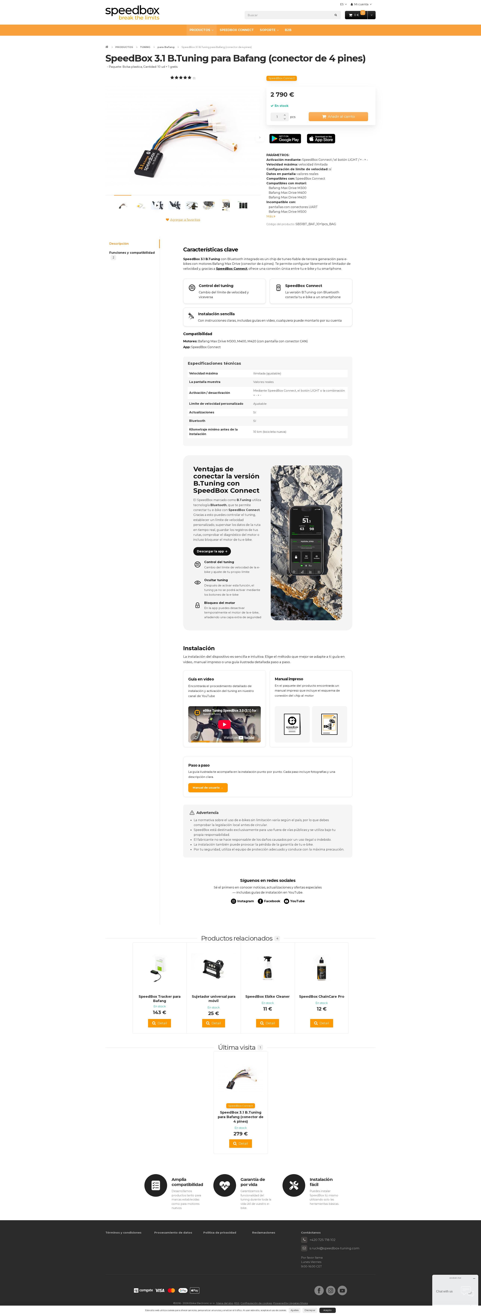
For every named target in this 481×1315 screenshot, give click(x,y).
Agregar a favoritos (185, 220)
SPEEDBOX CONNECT (237, 30)
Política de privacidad (219, 1232)
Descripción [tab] (119, 244)
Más (270, 216)
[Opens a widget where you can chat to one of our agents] (455, 1293)
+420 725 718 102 (322, 1240)
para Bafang (166, 47)
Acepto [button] (327, 1310)
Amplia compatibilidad (187, 1182)
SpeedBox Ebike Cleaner (267, 996)
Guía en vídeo (201, 679)
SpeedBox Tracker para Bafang (160, 998)
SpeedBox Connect (231, 268)
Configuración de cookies (256, 1303)
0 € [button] (361, 15)
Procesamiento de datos (173, 1232)
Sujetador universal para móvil (213, 998)
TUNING (145, 47)
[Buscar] (336, 15)
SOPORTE (267, 30)
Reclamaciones (263, 1232)
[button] (372, 15)
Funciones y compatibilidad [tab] (132, 255)
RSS (236, 1303)
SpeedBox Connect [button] (281, 78)
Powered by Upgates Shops (290, 1303)
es (344, 5)
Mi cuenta (361, 4)
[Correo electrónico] (304, 1248)
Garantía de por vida (252, 1182)
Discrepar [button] (310, 1310)
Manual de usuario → (208, 787)
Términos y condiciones (123, 1232)
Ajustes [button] (295, 1310)
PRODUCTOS (200, 30)
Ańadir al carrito (341, 116)
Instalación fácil (321, 1182)
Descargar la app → (212, 551)
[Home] (132, 12)
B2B (288, 30)
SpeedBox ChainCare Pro (321, 996)
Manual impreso (289, 679)
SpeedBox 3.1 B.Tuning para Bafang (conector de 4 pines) (240, 1116)
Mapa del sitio (224, 1303)
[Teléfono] (304, 1240)
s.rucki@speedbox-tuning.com (334, 1248)
